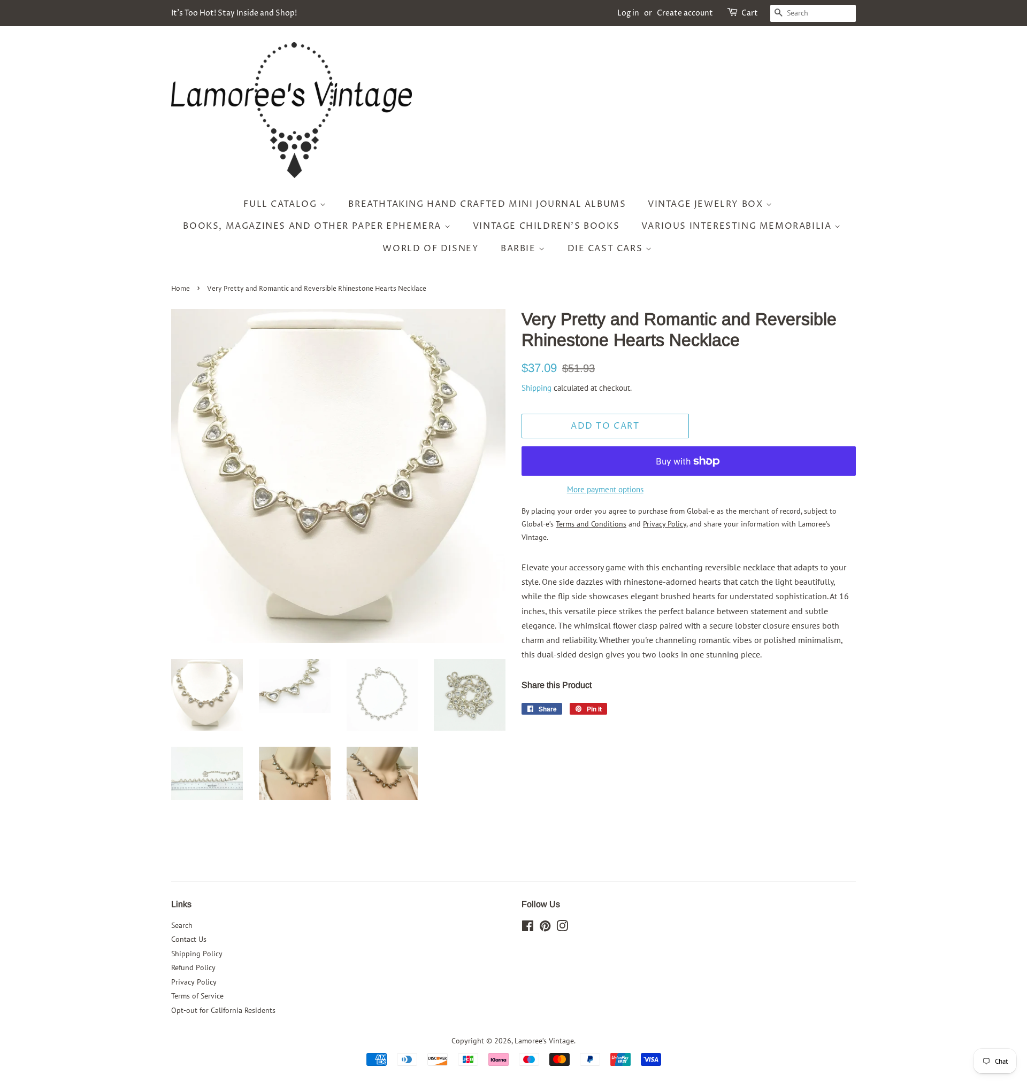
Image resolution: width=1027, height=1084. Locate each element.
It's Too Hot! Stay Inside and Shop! (234, 13)
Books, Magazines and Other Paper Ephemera (313, 226)
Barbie (520, 248)
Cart (749, 13)
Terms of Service (197, 996)
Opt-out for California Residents (223, 1010)
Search (182, 925)
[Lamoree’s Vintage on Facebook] (528, 928)
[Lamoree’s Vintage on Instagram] (562, 928)
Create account (685, 13)
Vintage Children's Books (546, 226)
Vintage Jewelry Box (707, 204)
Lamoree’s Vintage (544, 1041)
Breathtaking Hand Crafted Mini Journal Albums (487, 204)
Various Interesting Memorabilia (737, 226)
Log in (628, 13)
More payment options (605, 489)
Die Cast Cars (607, 248)
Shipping (536, 388)
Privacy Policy (194, 982)
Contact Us (188, 939)
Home (180, 288)
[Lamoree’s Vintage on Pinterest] (545, 928)
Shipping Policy (197, 953)
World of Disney (430, 248)
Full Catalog (281, 204)
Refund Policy (193, 967)
